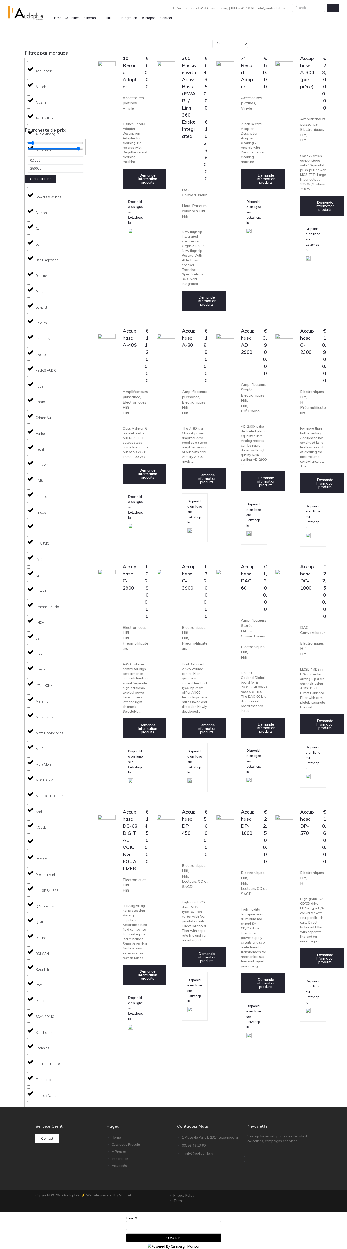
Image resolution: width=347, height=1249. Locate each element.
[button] (93, 18)
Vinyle (128, 108)
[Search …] (308, 8)
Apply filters (40, 179)
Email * (131, 1218)
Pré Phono (250, 411)
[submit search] (333, 8)
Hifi (185, 216)
